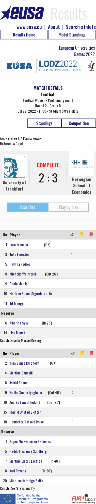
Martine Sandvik (21, 372)
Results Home (24, 35)
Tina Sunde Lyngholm (24, 363)
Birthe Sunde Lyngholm (25, 392)
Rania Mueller (19, 283)
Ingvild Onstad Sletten (25, 412)
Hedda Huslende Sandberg (28, 451)
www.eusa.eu (29, 27)
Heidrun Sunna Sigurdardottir (31, 293)
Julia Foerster (19, 254)
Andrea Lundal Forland (24, 402)
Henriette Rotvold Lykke (26, 421)
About (54, 27)
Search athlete (81, 27)
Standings (44, 123)
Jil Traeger (17, 303)
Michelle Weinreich (23, 273)
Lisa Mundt (17, 332)
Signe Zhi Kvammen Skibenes (30, 441)
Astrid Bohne (18, 382)
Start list (27, 207)
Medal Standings (72, 35)
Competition (79, 123)
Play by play (68, 207)
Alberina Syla (19, 322)
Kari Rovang (17, 470)
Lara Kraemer (19, 244)
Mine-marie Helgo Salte (26, 480)
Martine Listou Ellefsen (25, 461)
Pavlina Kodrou (20, 264)
